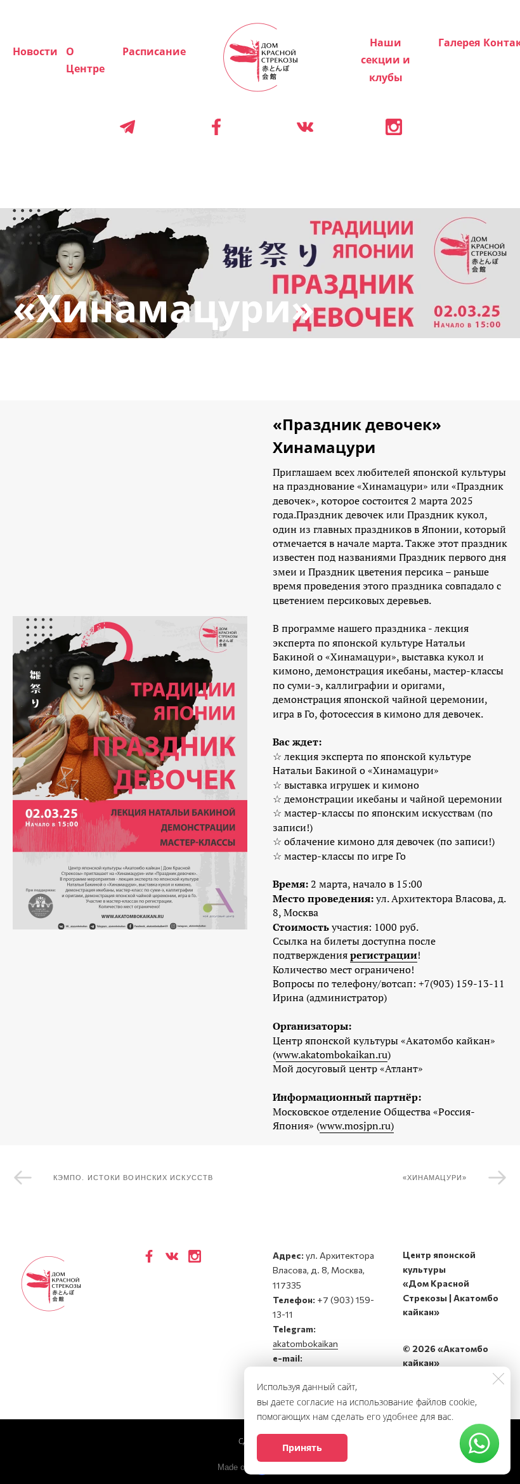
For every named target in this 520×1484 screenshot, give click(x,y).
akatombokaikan (305, 1343)
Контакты (495, 42)
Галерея (447, 42)
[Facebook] (216, 127)
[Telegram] (127, 127)
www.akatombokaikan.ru (331, 1054)
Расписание (142, 51)
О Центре (81, 60)
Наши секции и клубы (385, 60)
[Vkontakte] (304, 127)
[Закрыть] (498, 1378)
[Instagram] (393, 127)
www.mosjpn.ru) (357, 1126)
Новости (27, 51)
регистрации (383, 955)
